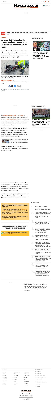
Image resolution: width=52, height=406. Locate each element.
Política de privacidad (41, 377)
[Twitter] (13, 80)
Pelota (15, 384)
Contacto (39, 371)
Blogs (15, 373)
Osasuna (15, 377)
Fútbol (15, 381)
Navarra (4, 372)
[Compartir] (9, 86)
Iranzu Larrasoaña (7, 80)
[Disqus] (36, 311)
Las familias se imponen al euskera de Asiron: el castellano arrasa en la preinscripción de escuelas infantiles (18, 141)
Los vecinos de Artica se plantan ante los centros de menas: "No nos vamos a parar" (43, 208)
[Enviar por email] (18, 86)
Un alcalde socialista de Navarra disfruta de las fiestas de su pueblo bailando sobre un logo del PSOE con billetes (41, 55)
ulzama (27, 89)
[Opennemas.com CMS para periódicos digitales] (26, 397)
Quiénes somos (40, 369)
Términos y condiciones (40, 284)
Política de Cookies (41, 375)
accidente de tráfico (20, 89)
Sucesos (4, 375)
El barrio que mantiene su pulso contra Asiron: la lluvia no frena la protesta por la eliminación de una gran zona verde (41, 123)
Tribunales (5, 377)
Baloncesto (16, 383)
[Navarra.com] (26, 5)
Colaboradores (16, 372)
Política (4, 373)
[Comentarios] (20, 86)
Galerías (26, 383)
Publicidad (39, 373)
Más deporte (27, 375)
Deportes (15, 379)
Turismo (38, 384)
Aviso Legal (39, 380)
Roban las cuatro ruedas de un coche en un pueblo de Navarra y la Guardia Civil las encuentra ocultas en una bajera (43, 215)
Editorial (4, 384)
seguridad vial (11, 89)
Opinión (4, 383)
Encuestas (16, 375)
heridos (3, 90)
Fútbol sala (27, 373)
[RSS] (29, 393)
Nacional (26, 377)
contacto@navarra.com (8, 219)
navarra (5, 89)
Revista (25, 379)
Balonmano (27, 372)
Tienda (38, 386)
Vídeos (26, 385)
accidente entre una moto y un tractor (12, 115)
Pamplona (4, 381)
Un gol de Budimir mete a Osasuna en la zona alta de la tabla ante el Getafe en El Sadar (26, 33)
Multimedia (26, 381)
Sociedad (5, 378)
